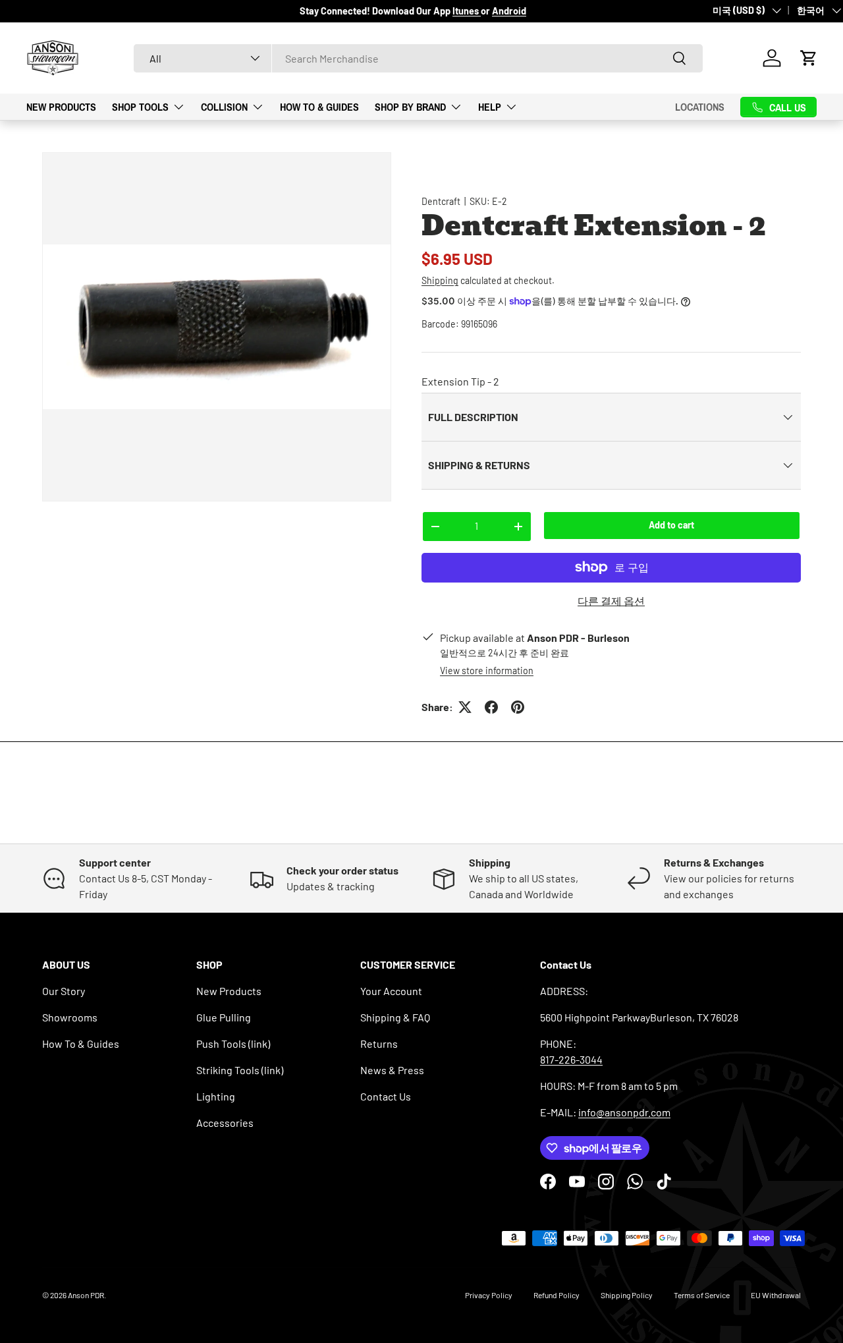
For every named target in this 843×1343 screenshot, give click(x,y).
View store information (486, 670)
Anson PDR (86, 1295)
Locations (699, 107)
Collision (224, 106)
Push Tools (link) (233, 1043)
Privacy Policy (488, 1295)
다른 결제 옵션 (611, 600)
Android (509, 10)
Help (489, 106)
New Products (61, 106)
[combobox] (418, 58)
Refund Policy (556, 1295)
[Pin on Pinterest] (517, 707)
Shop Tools (140, 106)
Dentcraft (441, 201)
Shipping (440, 280)
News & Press (392, 1070)
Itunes (466, 10)
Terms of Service (702, 1295)
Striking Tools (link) (239, 1070)
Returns (379, 1043)
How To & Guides (319, 106)
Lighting (215, 1096)
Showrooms (69, 1017)
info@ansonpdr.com (624, 1112)
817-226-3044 (571, 1059)
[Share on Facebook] (491, 707)
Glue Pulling (223, 1017)
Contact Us (385, 1096)
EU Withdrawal (776, 1295)
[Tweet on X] (465, 707)
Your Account (391, 991)
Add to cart (671, 524)
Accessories (225, 1122)
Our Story (63, 991)
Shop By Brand (410, 106)
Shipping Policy (627, 1295)
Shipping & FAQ (395, 1017)
